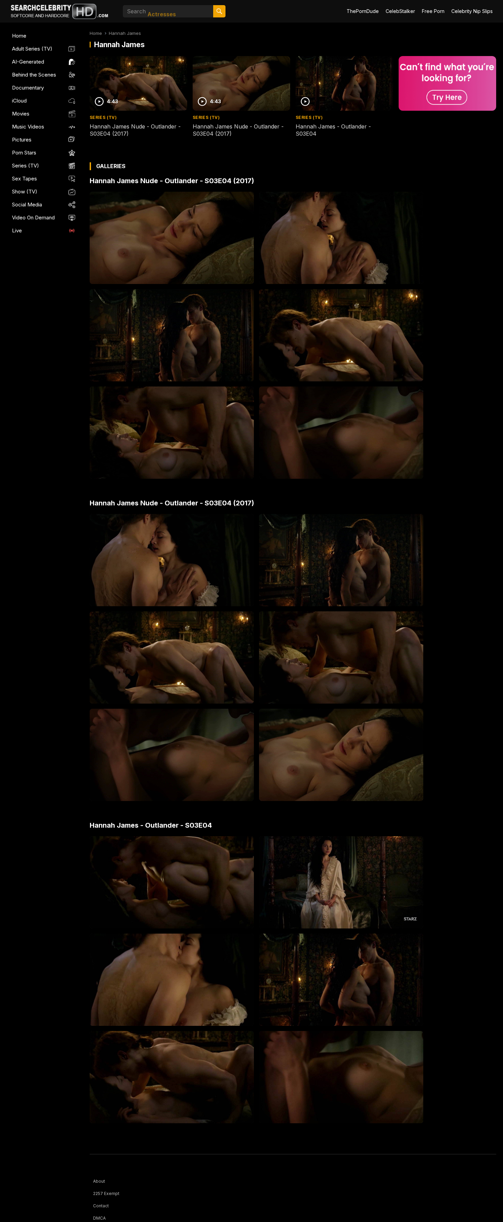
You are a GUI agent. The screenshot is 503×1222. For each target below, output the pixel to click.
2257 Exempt (106, 1193)
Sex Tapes (24, 178)
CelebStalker (400, 11)
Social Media (27, 204)
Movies (20, 113)
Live (17, 230)
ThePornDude (363, 11)
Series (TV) (25, 165)
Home (19, 35)
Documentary (28, 87)
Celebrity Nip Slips (472, 11)
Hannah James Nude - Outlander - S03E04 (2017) (172, 181)
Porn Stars (24, 152)
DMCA (99, 1218)
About (99, 1181)
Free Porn (433, 11)
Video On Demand (33, 217)
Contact (101, 1205)
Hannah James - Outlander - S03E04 (151, 825)
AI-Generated (28, 61)
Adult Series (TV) (32, 48)
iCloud (19, 100)
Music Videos (28, 126)
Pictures (21, 139)
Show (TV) (24, 191)
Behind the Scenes (34, 74)
